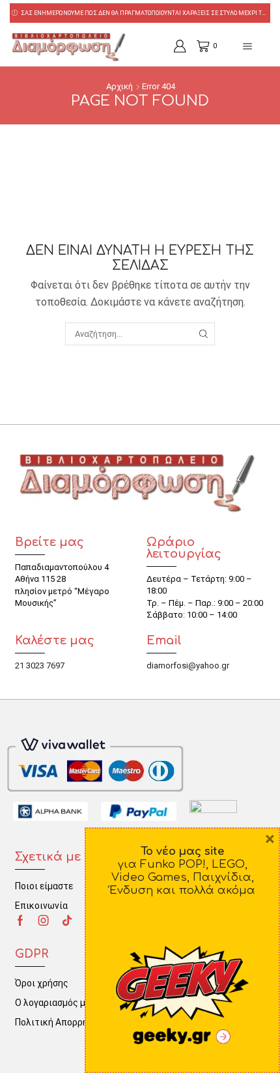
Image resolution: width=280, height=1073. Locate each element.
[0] (199, 46)
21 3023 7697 (39, 665)
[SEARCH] (203, 333)
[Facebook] (20, 920)
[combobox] (139, 333)
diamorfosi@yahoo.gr (188, 665)
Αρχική (119, 86)
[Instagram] (43, 920)
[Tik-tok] (67, 920)
